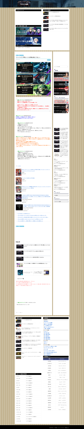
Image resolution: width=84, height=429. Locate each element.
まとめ (17, 55)
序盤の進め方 (46, 321)
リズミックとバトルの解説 (48, 322)
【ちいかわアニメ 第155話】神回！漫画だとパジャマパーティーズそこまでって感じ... (33, 217)
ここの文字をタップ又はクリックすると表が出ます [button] (23, 47)
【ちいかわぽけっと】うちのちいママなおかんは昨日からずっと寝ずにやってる (32, 215)
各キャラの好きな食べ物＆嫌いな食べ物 (50, 352)
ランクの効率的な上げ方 (48, 325)
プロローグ (45, 331)
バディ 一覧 (46, 349)
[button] (67, 66)
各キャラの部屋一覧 (47, 355)
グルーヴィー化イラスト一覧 (48, 347)
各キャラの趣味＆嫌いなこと (48, 353)
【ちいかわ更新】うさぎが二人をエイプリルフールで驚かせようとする (30, 219)
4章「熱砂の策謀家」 (47, 337)
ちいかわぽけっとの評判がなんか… (24, 213)
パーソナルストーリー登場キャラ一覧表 (50, 346)
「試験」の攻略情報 (47, 328)
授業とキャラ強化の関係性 (48, 324)
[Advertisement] (28, 17)
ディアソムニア (21, 55)
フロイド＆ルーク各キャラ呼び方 (49, 350)
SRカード (45, 343)
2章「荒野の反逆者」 (47, 334)
